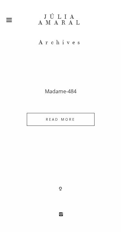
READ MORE (60, 119)
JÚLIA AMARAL (60, 19)
